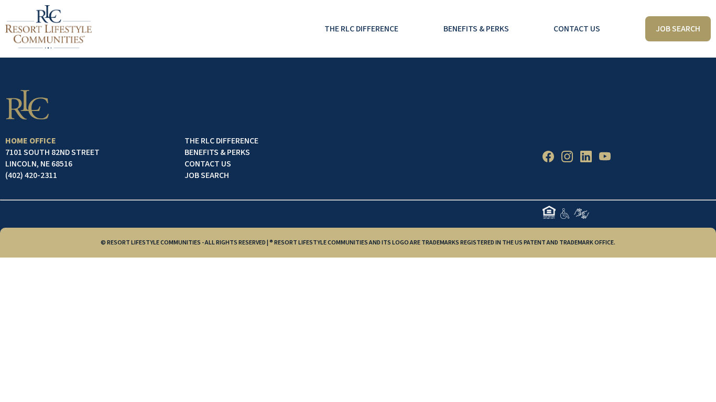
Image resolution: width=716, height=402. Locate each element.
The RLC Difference (361, 29)
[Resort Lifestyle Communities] (48, 28)
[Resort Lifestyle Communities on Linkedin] (586, 158)
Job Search (207, 175)
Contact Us (577, 29)
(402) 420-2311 (31, 175)
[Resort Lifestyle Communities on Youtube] (605, 158)
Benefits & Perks (476, 29)
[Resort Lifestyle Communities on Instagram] (567, 158)
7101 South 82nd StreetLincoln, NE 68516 (52, 158)
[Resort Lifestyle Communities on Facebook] (548, 158)
